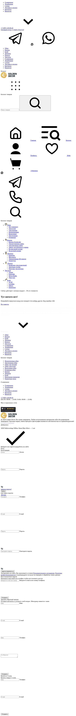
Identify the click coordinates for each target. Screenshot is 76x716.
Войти (3, 491)
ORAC (11, 286)
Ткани (11, 272)
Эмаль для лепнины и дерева (18, 247)
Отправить (5, 597)
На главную (5, 304)
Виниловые (13, 234)
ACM (10, 282)
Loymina (11, 284)
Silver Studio (13, 276)
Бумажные (12, 237)
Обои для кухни (10, 366)
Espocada (12, 274)
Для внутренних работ (16, 244)
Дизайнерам (9, 4)
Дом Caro (12, 277)
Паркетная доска (10, 379)
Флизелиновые (14, 232)
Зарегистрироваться (8, 571)
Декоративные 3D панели (17, 259)
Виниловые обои (10, 368)
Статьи (7, 6)
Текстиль (8, 57)
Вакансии (8, 11)
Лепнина (8, 53)
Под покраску (13, 227)
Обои (6, 48)
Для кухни (12, 228)
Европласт (12, 287)
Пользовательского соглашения (43, 573)
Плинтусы (12, 261)
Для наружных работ (16, 245)
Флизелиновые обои (12, 361)
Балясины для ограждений (18, 265)
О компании (9, 2)
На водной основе (15, 251)
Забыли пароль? (6, 489)
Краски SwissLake (15, 242)
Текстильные (13, 236)
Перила (7, 55)
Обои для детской (11, 364)
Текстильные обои (11, 363)
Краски (7, 50)
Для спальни (13, 230)
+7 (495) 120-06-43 (7, 28)
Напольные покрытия (12, 377)
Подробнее (5, 331)
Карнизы (12, 255)
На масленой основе (15, 249)
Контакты (8, 9)
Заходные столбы (14, 267)
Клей (6, 52)
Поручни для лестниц (16, 269)
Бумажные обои (10, 370)
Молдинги (12, 257)
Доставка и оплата (11, 8)
